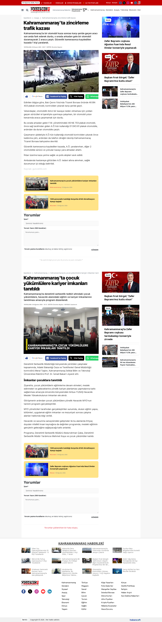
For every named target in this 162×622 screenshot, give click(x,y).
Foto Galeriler (107, 586)
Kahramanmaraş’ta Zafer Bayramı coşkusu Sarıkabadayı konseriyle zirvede (129, 91)
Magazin (85, 586)
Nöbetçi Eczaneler (109, 606)
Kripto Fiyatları (107, 602)
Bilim (83, 592)
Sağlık (84, 606)
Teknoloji (65, 599)
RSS (25, 620)
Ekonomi (65, 602)
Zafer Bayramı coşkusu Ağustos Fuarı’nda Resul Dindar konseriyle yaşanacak (120, 44)
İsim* (26, 219)
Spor (64, 596)
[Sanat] (120, 27)
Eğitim (84, 602)
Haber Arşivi (126, 592)
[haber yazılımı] (135, 619)
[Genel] (120, 63)
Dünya (64, 606)
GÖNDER (94, 250)
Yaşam (64, 609)
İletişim (114, 2)
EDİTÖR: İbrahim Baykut (54, 47)
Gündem (65, 586)
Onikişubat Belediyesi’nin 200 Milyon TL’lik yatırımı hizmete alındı (128, 104)
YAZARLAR (47, 3)
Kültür (84, 609)
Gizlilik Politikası (128, 586)
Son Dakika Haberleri (130, 596)
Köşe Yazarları (107, 582)
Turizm (84, 599)
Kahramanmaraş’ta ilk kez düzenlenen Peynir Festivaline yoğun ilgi (128, 362)
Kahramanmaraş (41, 273)
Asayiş (36, 18)
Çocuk (84, 596)
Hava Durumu (107, 609)
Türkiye (84, 582)
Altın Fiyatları (107, 599)
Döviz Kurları (106, 596)
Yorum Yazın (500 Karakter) (35, 228)
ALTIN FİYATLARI (91, 3)
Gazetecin (27, 18)
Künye (108, 2)
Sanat (83, 589)
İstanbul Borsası (108, 592)
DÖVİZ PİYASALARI (74, 3)
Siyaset (65, 589)
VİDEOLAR (59, 3)
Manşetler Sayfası (108, 589)
